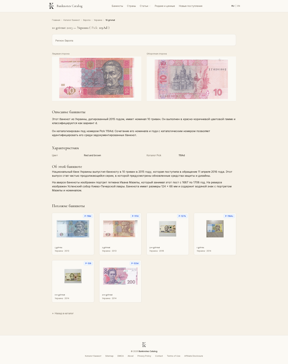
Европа (87, 20)
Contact (159, 356)
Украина (98, 20)
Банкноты (117, 5)
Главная (56, 20)
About (131, 356)
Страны (131, 5)
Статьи (144, 5)
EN (238, 6)
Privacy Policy (144, 356)
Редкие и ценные (165, 5)
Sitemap (109, 356)
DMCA (121, 356)
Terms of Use (173, 356)
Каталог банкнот (72, 20)
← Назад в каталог (63, 313)
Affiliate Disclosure (193, 356)
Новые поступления (190, 5)
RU (233, 6)
